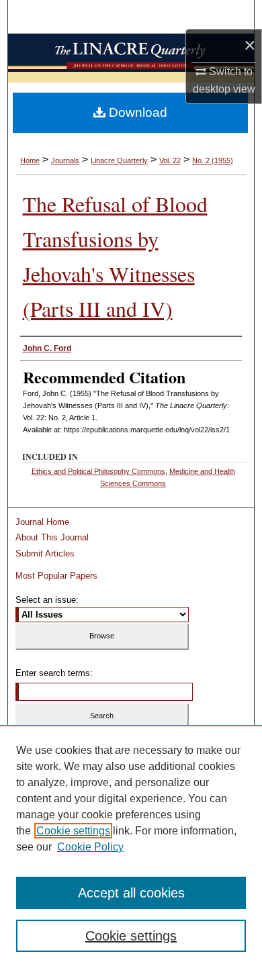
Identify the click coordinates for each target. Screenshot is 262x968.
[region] (131, 846)
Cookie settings (73, 830)
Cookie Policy (90, 847)
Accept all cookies (131, 892)
